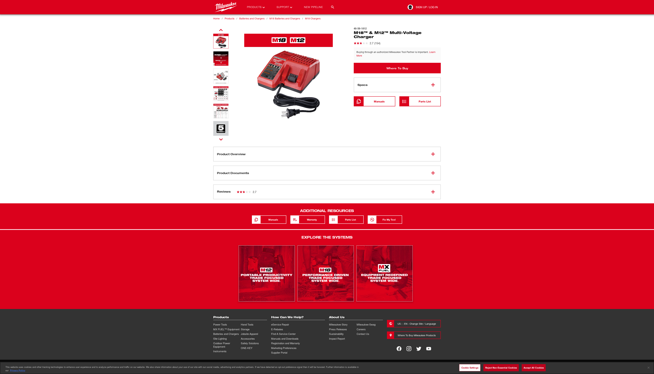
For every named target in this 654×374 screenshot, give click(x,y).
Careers (361, 329)
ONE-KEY (246, 348)
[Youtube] (429, 349)
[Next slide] (221, 139)
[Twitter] (419, 349)
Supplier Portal (279, 352)
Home (216, 18)
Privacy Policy (17, 370)
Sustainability (336, 334)
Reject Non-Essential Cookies (501, 367)
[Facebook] (399, 349)
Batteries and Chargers (251, 18)
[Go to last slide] (221, 30)
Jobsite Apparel (249, 334)
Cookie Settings (469, 367)
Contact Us (363, 334)
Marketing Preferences (284, 348)
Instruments (220, 351)
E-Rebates (277, 329)
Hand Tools (247, 324)
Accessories (248, 338)
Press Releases (338, 329)
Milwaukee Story (338, 324)
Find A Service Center (283, 334)
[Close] (648, 367)
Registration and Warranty (285, 343)
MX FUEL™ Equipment (226, 329)
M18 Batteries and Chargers (284, 18)
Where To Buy (397, 68)
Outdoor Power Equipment (221, 345)
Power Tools (220, 324)
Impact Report (337, 338)
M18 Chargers (313, 18)
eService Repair (280, 324)
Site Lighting (220, 338)
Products (229, 18)
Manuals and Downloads (285, 338)
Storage (245, 329)
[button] (221, 41)
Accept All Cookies (534, 367)
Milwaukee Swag (366, 324)
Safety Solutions (250, 343)
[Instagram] (409, 349)
